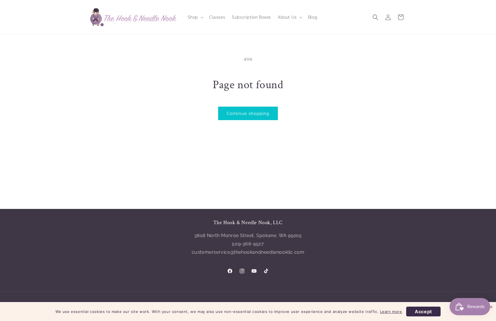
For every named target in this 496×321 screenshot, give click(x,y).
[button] (195, 17)
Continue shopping (248, 113)
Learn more (391, 311)
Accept (423, 311)
